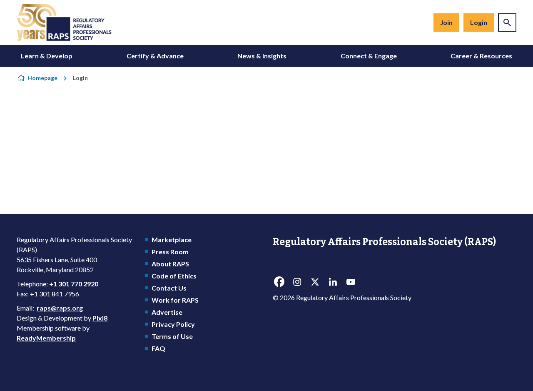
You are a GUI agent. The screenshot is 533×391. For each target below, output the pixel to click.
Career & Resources (481, 56)
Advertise (167, 312)
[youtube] (350, 282)
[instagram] (297, 282)
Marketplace (172, 239)
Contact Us (169, 288)
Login (478, 22)
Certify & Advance (155, 56)
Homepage (42, 77)
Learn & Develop (46, 56)
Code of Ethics (174, 276)
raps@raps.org (60, 308)
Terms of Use (172, 336)
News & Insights (261, 56)
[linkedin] (332, 282)
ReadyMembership (46, 338)
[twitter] (315, 282)
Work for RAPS (175, 300)
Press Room (170, 252)
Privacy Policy (173, 324)
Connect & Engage (369, 56)
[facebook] (279, 282)
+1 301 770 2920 (73, 284)
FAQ (158, 348)
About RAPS (170, 264)
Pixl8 (99, 318)
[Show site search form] (507, 22)
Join (446, 22)
